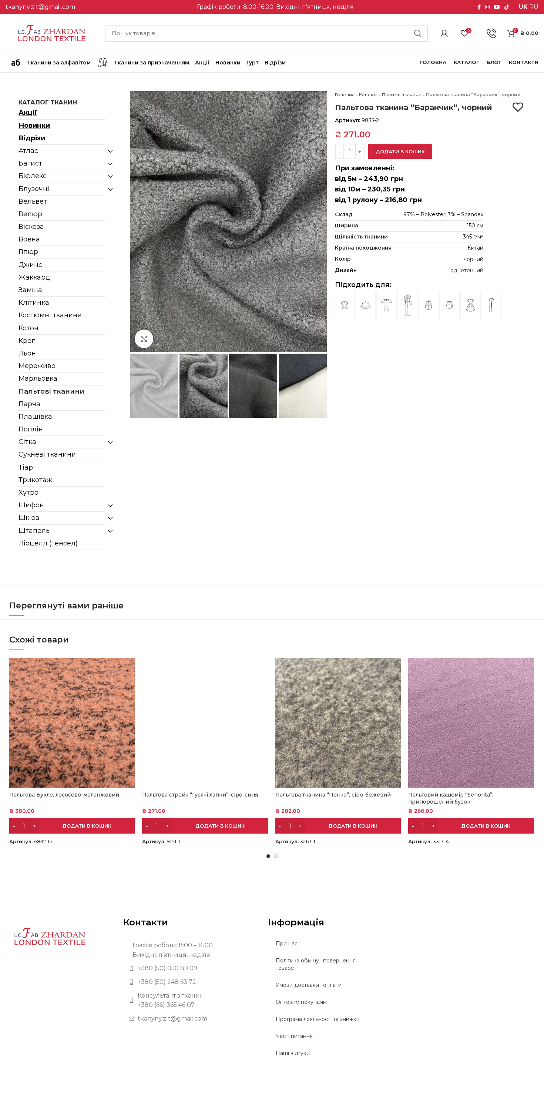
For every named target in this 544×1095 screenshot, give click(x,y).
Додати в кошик (400, 151)
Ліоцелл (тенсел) (48, 543)
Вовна (29, 239)
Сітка (27, 442)
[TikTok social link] (506, 7)
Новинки (34, 125)
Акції (28, 113)
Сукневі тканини (47, 454)
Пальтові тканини (51, 391)
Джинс (30, 265)
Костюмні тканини (50, 315)
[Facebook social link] (479, 7)
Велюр (30, 214)
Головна (345, 94)
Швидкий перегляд (129, 670)
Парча (29, 404)
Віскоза (31, 227)
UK (523, 6)
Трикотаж (35, 480)
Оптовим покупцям (301, 1002)
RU (533, 6)
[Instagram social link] (487, 7)
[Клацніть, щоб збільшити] (144, 339)
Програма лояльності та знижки (318, 1019)
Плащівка (35, 417)
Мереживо (37, 366)
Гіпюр (28, 252)
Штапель (34, 531)
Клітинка (34, 302)
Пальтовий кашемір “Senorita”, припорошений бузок (450, 798)
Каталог (368, 94)
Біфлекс (33, 176)
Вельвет (33, 201)
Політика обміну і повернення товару (316, 964)
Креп (27, 341)
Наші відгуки (293, 1053)
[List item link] (190, 968)
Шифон (31, 505)
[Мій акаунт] (444, 33)
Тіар (26, 467)
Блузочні (34, 189)
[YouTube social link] (497, 7)
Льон (27, 353)
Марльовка (38, 378)
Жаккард (34, 277)
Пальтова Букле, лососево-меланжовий (64, 794)
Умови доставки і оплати (309, 985)
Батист (30, 163)
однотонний (466, 270)
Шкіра (29, 518)
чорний (473, 259)
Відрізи (32, 138)
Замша (30, 290)
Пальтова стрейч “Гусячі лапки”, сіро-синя (200, 794)
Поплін (31, 429)
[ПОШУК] (418, 33)
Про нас (287, 943)
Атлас (28, 151)
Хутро (28, 492)
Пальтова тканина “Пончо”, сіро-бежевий (333, 794)
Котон (28, 328)
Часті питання (294, 1036)
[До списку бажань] (518, 107)
